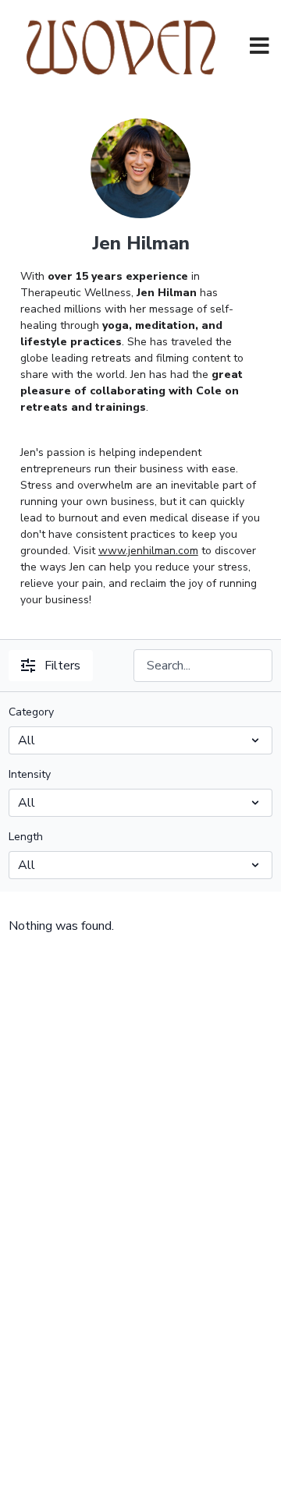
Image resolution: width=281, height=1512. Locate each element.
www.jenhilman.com (148, 550)
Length (26, 836)
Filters (62, 665)
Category (31, 712)
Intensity (30, 774)
